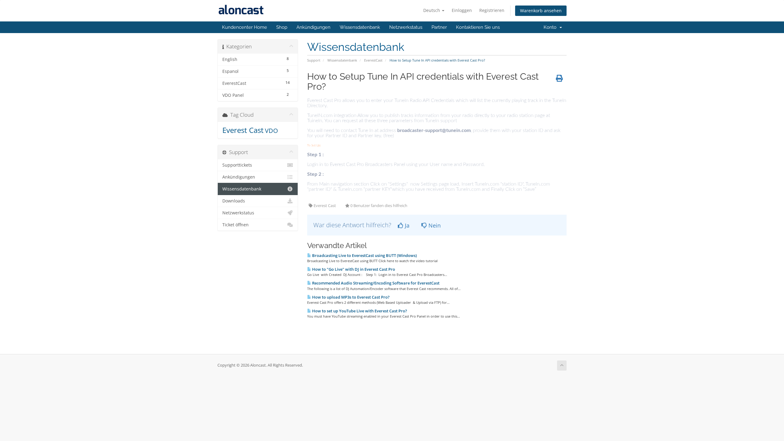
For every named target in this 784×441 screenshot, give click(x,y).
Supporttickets (237, 165)
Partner (439, 27)
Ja (406, 225)
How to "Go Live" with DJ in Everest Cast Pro (353, 269)
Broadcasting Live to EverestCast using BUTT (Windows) (364, 255)
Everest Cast (243, 130)
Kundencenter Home (244, 27)
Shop (281, 27)
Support (313, 60)
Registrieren (491, 10)
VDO (271, 130)
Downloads (233, 201)
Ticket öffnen (235, 225)
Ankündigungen (313, 27)
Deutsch (432, 10)
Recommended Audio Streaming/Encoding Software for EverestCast (375, 283)
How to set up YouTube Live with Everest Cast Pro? (359, 311)
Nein (434, 225)
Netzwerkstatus (405, 27)
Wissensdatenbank (360, 27)
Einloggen (462, 10)
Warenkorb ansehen (541, 10)
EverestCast (373, 60)
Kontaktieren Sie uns (478, 27)
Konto (551, 27)
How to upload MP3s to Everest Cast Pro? (350, 297)
